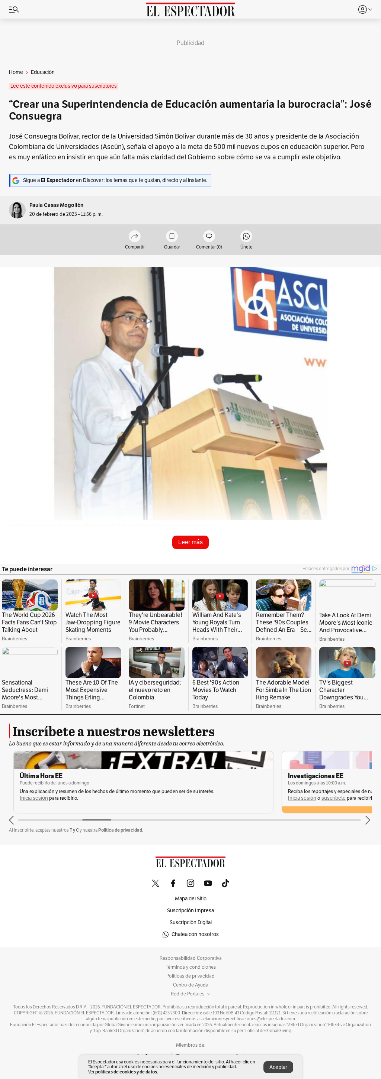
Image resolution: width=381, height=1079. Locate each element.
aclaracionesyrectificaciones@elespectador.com (248, 1018)
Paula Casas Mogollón (56, 205)
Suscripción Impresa (190, 910)
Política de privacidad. (120, 830)
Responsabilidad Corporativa (191, 958)
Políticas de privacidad (190, 976)
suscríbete (329, 798)
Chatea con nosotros (195, 934)
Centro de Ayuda (190, 985)
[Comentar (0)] (209, 236)
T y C (74, 830)
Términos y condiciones (191, 967)
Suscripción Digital (191, 922)
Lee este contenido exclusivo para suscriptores (63, 86)
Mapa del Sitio (190, 899)
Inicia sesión (29, 798)
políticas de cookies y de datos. (126, 1072)
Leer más (190, 542)
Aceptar (278, 1067)
